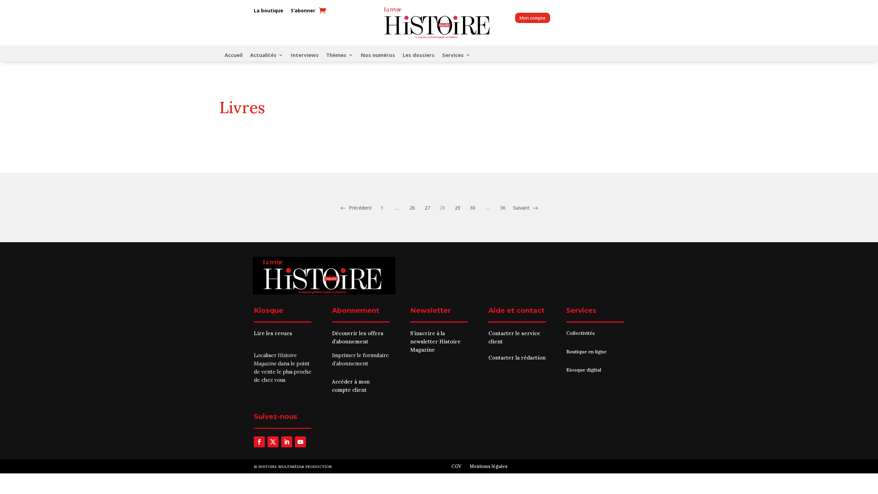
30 (472, 207)
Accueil (233, 55)
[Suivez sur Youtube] (300, 441)
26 (412, 207)
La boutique (268, 11)
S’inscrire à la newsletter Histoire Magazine (435, 341)
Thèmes (336, 55)
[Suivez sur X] (273, 441)
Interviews (305, 55)
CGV (456, 466)
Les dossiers (419, 55)
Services (453, 55)
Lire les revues (273, 333)
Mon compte (533, 18)
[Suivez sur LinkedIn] (286, 441)
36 (503, 207)
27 (427, 207)
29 (457, 207)
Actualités (263, 55)
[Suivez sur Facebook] (259, 441)
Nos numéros (378, 55)
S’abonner (303, 11)
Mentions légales (489, 466)
